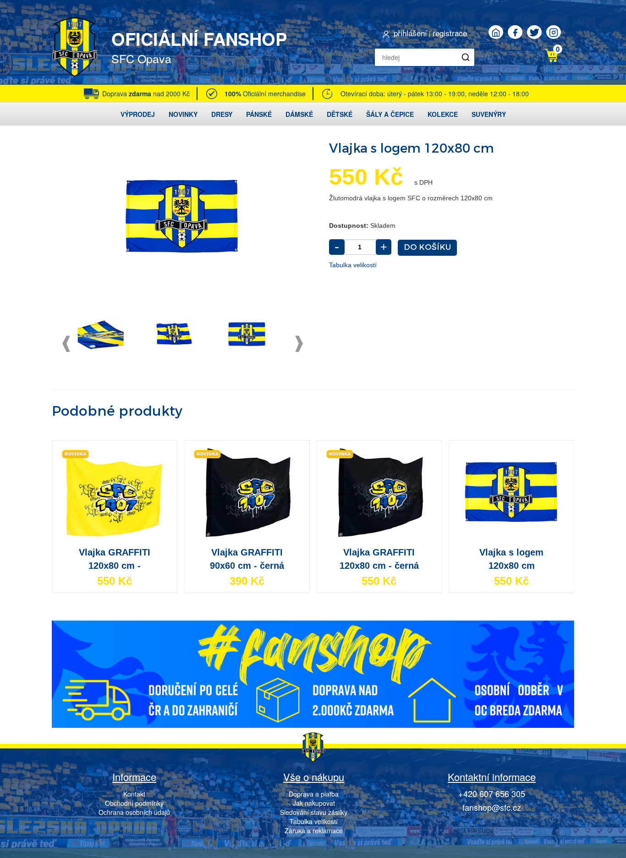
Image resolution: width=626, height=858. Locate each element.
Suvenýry (489, 114)
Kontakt (134, 793)
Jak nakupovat (314, 803)
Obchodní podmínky (134, 803)
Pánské (259, 114)
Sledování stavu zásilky (313, 812)
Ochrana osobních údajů (134, 812)
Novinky (183, 114)
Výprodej (138, 114)
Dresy (221, 114)
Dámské (299, 114)
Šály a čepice (390, 114)
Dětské (339, 114)
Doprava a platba (314, 793)
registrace (450, 32)
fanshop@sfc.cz (491, 807)
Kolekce (443, 114)
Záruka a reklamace (314, 830)
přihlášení (410, 32)
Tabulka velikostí (353, 265)
